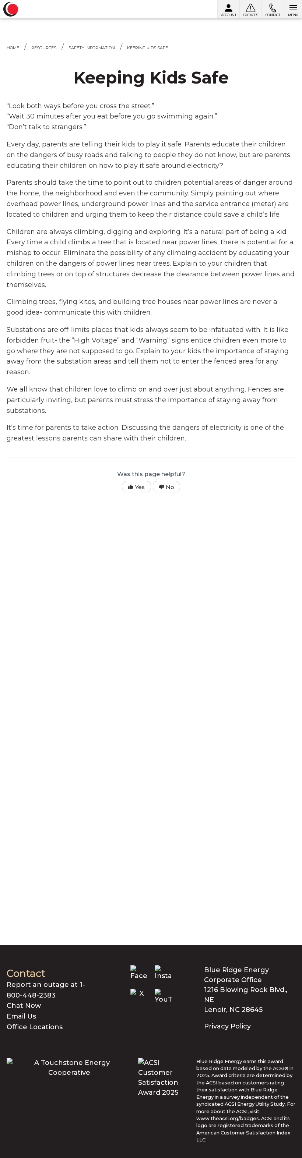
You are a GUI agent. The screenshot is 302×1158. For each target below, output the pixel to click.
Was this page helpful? (151, 474)
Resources (43, 47)
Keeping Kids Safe (147, 47)
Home (13, 47)
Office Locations (35, 1027)
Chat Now (24, 1006)
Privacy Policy (227, 1026)
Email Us (21, 1016)
